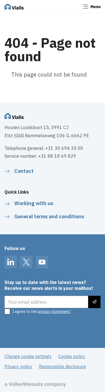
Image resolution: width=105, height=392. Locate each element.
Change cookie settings (28, 356)
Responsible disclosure (62, 366)
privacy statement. (54, 311)
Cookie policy (71, 356)
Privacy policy (18, 366)
